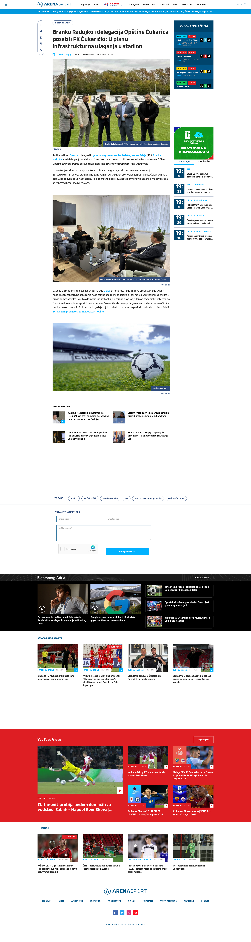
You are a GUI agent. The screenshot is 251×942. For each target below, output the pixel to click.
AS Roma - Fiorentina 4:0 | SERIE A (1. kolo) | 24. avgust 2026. (192, 813)
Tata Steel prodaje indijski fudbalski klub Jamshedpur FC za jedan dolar (187, 588)
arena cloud (77, 901)
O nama (131, 901)
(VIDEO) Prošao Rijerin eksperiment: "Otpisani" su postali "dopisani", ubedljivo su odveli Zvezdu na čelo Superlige (101, 681)
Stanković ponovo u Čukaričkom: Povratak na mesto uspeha (145, 678)
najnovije (46, 901)
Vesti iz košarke (195, 185)
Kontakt (205, 901)
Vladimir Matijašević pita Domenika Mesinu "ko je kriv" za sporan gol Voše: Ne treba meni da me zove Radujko (88, 416)
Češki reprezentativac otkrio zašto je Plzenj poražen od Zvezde (200, 222)
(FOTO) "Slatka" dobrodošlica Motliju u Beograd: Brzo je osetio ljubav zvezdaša (122, 11)
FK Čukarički (90, 498)
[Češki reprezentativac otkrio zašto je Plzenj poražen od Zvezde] (103, 848)
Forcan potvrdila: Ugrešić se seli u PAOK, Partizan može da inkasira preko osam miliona (200, 237)
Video (175, 4)
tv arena (112, 924)
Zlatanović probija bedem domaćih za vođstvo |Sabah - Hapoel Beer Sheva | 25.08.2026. (74, 807)
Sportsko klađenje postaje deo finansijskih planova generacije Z (187, 604)
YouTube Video (49, 740)
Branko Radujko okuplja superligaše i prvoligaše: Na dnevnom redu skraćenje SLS (148, 435)
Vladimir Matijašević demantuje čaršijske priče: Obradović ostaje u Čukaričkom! (148, 414)
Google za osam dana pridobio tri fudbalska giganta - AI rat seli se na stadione (112, 619)
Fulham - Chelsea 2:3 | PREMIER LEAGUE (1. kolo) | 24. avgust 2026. (146, 813)
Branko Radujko (110, 498)
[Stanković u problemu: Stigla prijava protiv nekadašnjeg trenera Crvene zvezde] (193, 658)
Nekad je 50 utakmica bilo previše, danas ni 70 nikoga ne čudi (188, 619)
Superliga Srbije (62, 23)
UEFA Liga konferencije (199, 231)
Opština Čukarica (176, 498)
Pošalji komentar (127, 551)
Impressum (95, 901)
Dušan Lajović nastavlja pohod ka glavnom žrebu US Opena (55, 11)
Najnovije (85, 4)
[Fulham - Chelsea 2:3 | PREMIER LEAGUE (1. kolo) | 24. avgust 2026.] (148, 796)
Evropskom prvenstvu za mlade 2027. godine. (78, 311)
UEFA (106, 290)
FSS (126, 498)
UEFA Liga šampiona (197, 200)
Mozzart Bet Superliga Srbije (148, 498)
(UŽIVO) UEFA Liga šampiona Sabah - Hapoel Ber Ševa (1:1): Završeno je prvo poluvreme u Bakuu (200, 206)
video (61, 901)
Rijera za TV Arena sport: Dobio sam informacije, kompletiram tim (56, 678)
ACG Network (114, 901)
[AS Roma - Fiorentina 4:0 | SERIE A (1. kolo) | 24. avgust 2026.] (193, 796)
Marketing (189, 901)
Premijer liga (180, 860)
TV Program (133, 4)
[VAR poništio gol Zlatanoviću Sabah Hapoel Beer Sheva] (148, 757)
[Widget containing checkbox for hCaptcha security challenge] (78, 549)
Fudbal (97, 4)
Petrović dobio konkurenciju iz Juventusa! (189, 867)
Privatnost (148, 901)
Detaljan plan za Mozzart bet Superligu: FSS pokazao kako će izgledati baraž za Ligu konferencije (87, 435)
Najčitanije (204, 161)
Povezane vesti (62, 406)
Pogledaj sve (202, 577)
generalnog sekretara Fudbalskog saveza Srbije (119, 155)
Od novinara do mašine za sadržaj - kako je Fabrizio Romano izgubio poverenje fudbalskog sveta (62, 620)
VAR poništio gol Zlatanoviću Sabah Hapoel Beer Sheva (146, 774)
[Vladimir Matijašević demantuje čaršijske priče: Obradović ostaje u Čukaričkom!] (119, 417)
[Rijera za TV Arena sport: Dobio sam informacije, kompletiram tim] (58, 658)
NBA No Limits (149, 4)
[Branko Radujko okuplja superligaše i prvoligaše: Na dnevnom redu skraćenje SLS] (119, 437)
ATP (188, 169)
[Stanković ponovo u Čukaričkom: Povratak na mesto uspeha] (148, 658)
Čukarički (75, 155)
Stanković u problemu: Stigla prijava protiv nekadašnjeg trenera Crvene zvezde (192, 679)
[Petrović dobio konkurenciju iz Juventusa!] (193, 848)
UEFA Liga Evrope (196, 216)
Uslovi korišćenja (168, 901)
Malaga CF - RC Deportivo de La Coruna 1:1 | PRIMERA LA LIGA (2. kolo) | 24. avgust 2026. (193, 775)
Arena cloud (187, 4)
